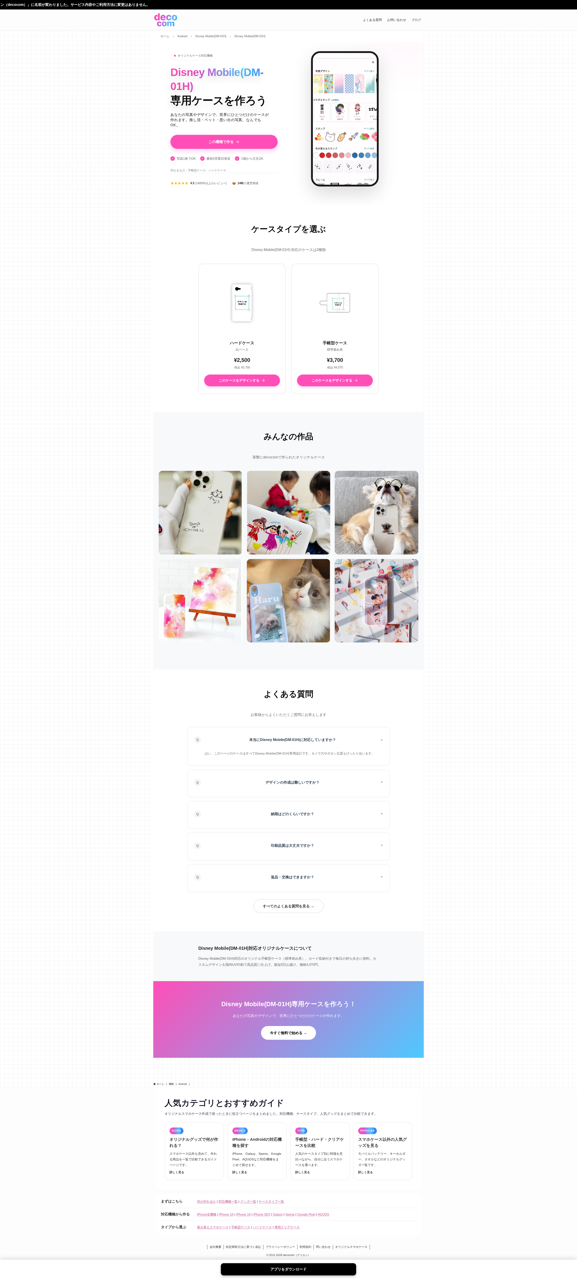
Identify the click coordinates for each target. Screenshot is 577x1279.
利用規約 (305, 1247)
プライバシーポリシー (280, 1247)
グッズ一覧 (248, 1201)
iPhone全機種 (206, 1214)
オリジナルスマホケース (351, 1247)
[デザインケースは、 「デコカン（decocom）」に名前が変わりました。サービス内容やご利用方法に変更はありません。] (288, 4)
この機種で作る (221, 142)
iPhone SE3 (261, 1214)
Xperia (290, 1214)
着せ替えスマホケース (213, 1227)
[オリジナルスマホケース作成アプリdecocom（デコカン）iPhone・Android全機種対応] (165, 20)
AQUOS (323, 1214)
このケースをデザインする (239, 380)
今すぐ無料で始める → (288, 1033)
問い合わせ (323, 1247)
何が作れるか (206, 1201)
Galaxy (278, 1214)
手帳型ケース (240, 1227)
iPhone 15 (243, 1214)
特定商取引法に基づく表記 (243, 1247)
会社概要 (215, 1247)
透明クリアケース (287, 1227)
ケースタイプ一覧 (271, 1201)
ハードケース (262, 1227)
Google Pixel (306, 1214)
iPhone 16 (226, 1214)
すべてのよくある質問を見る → (288, 906)
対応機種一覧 (228, 1201)
